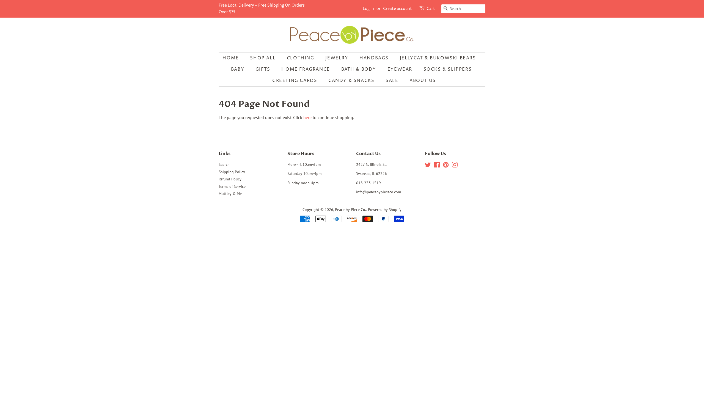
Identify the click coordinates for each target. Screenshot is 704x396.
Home (230, 58)
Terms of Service (232, 186)
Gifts (262, 69)
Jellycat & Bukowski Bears (438, 58)
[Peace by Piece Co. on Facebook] (437, 165)
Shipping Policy (232, 171)
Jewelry (336, 58)
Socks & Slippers (448, 69)
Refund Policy (230, 179)
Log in (368, 8)
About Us (422, 81)
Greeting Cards (294, 81)
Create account (397, 8)
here (307, 117)
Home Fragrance (305, 69)
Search (224, 164)
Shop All (263, 58)
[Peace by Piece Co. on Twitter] (428, 165)
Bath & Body (358, 69)
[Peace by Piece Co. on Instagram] (455, 165)
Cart (431, 8)
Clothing (300, 58)
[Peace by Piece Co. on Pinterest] (446, 165)
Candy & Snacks (351, 81)
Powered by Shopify (385, 209)
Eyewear (399, 69)
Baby (237, 69)
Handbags (374, 58)
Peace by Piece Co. (350, 209)
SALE (392, 81)
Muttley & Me (230, 193)
